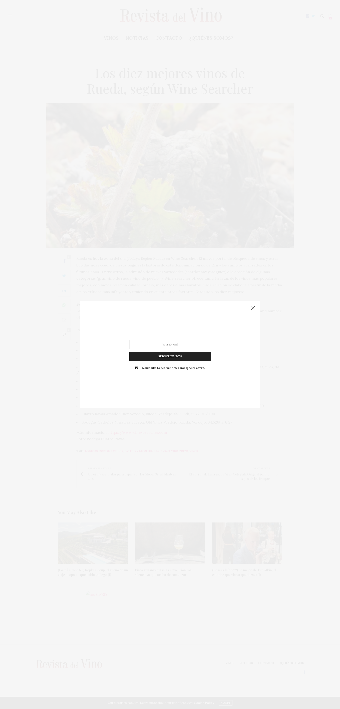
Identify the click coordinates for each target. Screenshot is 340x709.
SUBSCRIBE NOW (170, 356)
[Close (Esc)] (253, 308)
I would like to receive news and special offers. (172, 368)
